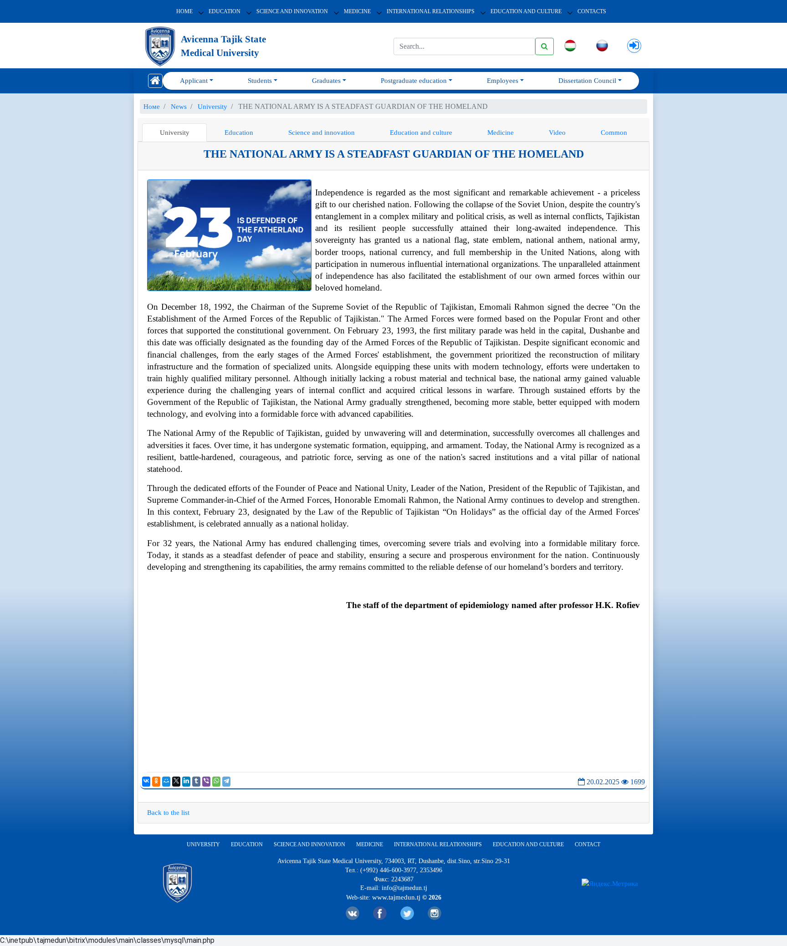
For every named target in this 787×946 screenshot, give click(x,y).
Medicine (357, 11)
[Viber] (206, 782)
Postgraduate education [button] (414, 80)
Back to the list (168, 812)
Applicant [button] (194, 80)
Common (614, 132)
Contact (587, 844)
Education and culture (421, 132)
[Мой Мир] (166, 782)
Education (224, 11)
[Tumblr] (196, 782)
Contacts (591, 11)
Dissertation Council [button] (587, 80)
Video (557, 132)
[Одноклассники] (156, 782)
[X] (176, 782)
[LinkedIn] (186, 782)
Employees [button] (502, 80)
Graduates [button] (326, 80)
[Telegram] (226, 782)
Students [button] (260, 80)
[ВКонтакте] (146, 782)
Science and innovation (292, 11)
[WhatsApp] (216, 782)
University (174, 132)
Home (184, 11)
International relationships (431, 11)
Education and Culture (526, 11)
